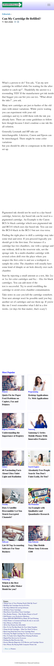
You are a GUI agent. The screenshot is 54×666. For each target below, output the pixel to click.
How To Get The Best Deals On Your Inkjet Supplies (20, 627)
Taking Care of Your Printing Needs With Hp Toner (20, 603)
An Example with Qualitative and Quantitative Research (38, 511)
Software (5, 542)
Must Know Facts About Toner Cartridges (17, 612)
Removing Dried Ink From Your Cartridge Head (19, 631)
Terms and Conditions (33, 663)
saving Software (23, 607)
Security (5, 504)
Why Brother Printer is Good (27, 614)
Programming (33, 392)
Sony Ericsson (33, 542)
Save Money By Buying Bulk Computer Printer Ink (20, 644)
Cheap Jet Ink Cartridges (11, 629)
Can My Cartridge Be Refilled (21, 18)
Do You (43, 476)
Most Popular (8, 372)
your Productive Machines (20, 616)
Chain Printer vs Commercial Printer (15, 620)
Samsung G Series (36, 433)
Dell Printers (7, 616)
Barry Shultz (9, 21)
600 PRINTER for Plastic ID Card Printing (24, 618)
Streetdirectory (23, 663)
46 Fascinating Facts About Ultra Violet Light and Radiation (11, 473)
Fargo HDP (7, 618)
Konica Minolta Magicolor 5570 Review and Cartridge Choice (23, 642)
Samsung (31, 429)
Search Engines (33, 467)
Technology (6, 579)
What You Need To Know (29, 629)
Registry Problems (8, 429)
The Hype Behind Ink (11, 607)
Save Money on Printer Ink (12, 623)
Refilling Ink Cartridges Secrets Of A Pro (16, 605)
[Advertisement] (27, 52)
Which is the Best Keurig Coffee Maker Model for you (12, 586)
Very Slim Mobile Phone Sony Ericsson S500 (38, 548)
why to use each (34, 620)
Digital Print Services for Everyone (15, 638)
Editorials (6, 14)
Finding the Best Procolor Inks (13, 640)
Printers (5, 392)
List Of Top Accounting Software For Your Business (13, 548)
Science (4, 467)
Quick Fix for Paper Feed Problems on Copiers (11, 398)
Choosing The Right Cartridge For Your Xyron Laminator (22, 633)
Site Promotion (33, 504)
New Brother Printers (10, 614)
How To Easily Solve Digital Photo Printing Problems (21, 636)
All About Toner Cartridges (12, 610)
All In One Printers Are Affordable (15, 625)
